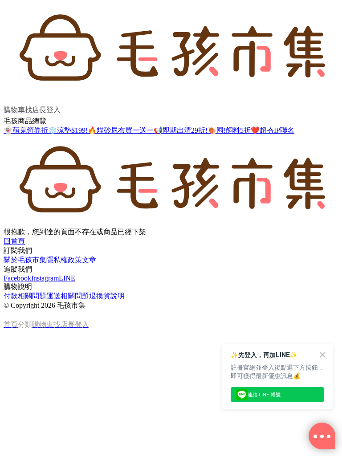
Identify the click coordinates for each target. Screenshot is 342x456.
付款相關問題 (25, 296)
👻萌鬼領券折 (26, 130)
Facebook (17, 278)
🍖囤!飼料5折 (229, 130)
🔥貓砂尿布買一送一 (121, 130)
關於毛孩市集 (25, 260)
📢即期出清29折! (181, 130)
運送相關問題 (67, 296)
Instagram (45, 278)
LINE (67, 278)
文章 (89, 260)
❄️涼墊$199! (68, 130)
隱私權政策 (64, 260)
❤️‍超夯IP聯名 (272, 130)
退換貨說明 (107, 296)
